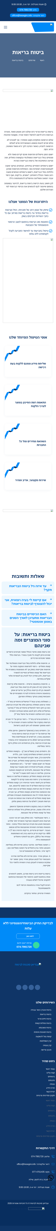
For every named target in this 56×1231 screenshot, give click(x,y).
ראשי (42, 60)
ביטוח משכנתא (45, 1027)
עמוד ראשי (50, 1069)
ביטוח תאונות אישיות (42, 1032)
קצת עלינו (50, 1072)
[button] (28, 588)
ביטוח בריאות (45, 1014)
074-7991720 (28, 9)
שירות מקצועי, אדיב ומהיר (30, 480)
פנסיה (52, 1084)
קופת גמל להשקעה (43, 1036)
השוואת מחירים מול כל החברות (32, 443)
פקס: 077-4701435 (40, 1171)
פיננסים (51, 1080)
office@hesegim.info (28, 15)
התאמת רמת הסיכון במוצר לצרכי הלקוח (30, 404)
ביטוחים (51, 1076)
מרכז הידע (50, 1087)
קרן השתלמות (45, 1041)
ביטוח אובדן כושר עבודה (41, 1010)
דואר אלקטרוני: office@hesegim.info (33, 1164)
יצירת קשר (50, 1091)
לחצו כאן (30, 936)
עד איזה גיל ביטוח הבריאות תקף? (30, 588)
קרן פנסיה (47, 1045)
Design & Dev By (19, 1209)
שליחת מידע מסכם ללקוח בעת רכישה (28, 365)
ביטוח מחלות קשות (43, 1023)
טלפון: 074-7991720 (40, 1156)
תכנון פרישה (46, 1049)
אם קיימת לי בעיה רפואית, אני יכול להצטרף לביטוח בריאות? (28, 602)
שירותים (32, 60)
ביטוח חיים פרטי (44, 1018)
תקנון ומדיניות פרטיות (45, 1095)
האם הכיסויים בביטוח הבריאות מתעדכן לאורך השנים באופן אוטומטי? (31, 618)
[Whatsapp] (51, 1177)
